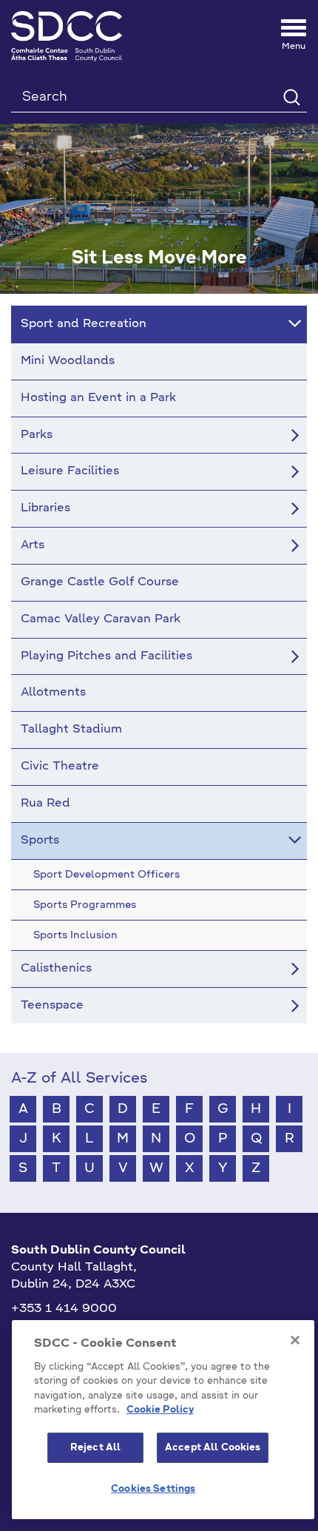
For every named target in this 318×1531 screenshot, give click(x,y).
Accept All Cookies (212, 1448)
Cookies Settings (153, 1489)
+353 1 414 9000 (64, 1309)
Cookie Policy (160, 1410)
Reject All (95, 1448)
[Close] (295, 1340)
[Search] (291, 96)
